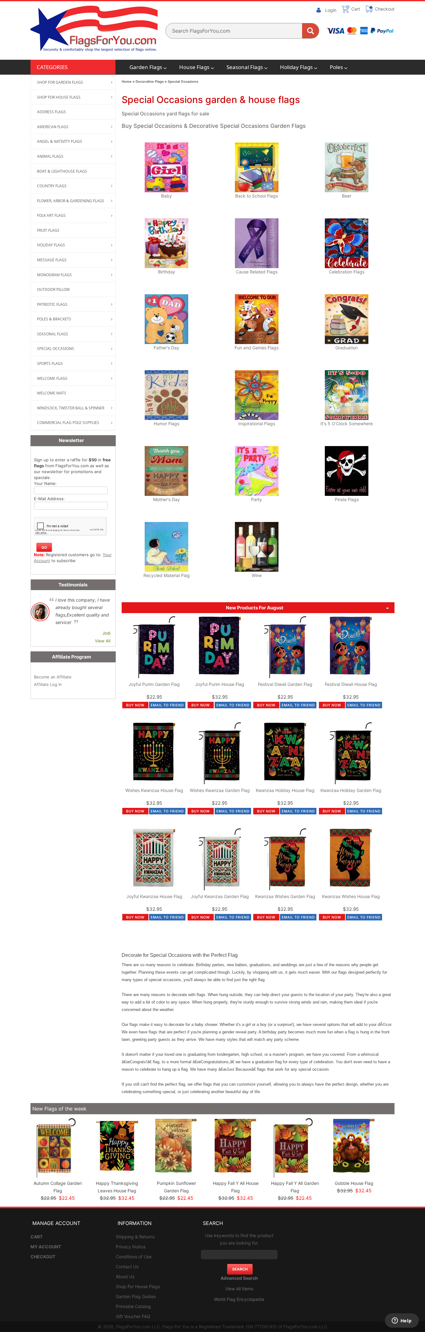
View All (102, 640)
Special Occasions (183, 81)
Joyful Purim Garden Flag (154, 684)
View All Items (239, 1288)
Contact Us (127, 1266)
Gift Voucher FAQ (133, 1316)
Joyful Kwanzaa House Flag (154, 896)
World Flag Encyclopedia (239, 1299)
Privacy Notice (131, 1246)
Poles (336, 67)
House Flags (194, 67)
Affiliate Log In (48, 684)
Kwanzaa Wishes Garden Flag (285, 896)
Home (127, 81)
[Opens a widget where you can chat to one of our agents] (402, 1321)
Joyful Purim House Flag (219, 684)
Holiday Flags (296, 67)
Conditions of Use (134, 1256)
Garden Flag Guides (136, 1296)
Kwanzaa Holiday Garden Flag (350, 790)
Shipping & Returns (135, 1236)
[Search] (310, 30)
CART (36, 1236)
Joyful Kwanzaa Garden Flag (220, 896)
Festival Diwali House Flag (351, 684)
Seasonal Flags (245, 67)
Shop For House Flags (138, 1286)
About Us (125, 1276)
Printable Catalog (133, 1306)
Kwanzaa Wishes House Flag (351, 896)
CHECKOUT (42, 1256)
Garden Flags (145, 67)
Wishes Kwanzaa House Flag (154, 790)
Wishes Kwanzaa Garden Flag (220, 790)
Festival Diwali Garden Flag (285, 684)
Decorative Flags (150, 81)
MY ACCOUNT (45, 1246)
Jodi (106, 633)
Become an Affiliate (53, 676)
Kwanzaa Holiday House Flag (285, 790)
